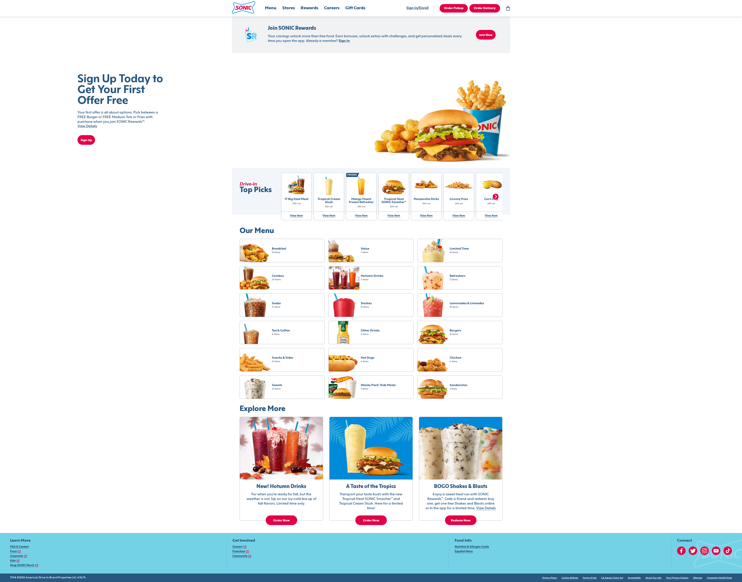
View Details (87, 126)
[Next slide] (496, 196)
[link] (296, 199)
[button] (243, 7)
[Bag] (507, 8)
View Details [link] (486, 508)
